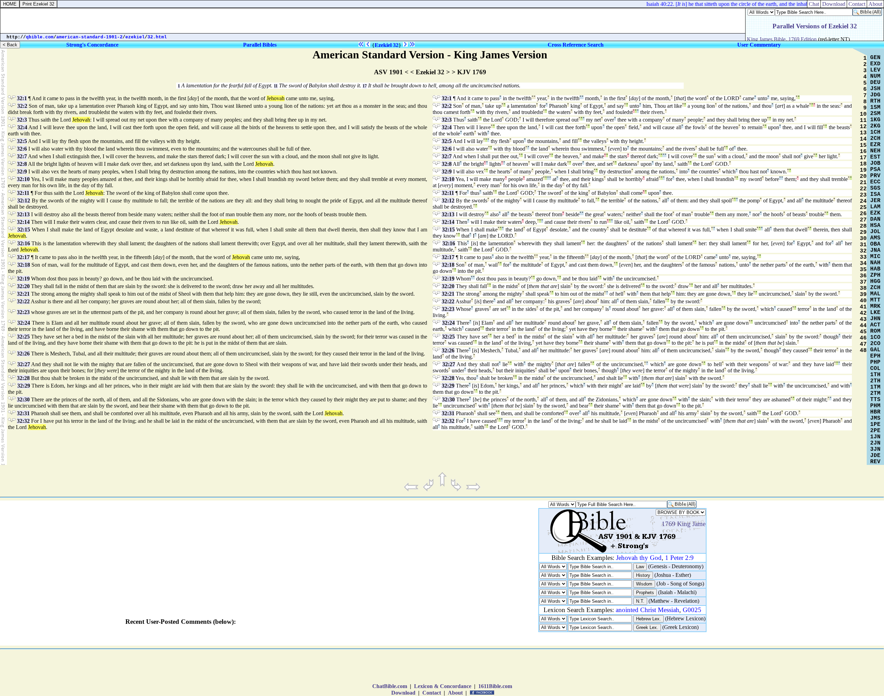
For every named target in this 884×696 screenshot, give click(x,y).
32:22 (23, 301)
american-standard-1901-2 (89, 37)
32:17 (23, 257)
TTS (875, 400)
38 (863, 288)
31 (863, 245)
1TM (875, 387)
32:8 (22, 164)
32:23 (23, 312)
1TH (875, 375)
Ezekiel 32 (386, 45)
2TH (875, 381)
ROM (875, 331)
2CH (875, 138)
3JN (875, 449)
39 (863, 295)
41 (863, 307)
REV (875, 462)
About (875, 4)
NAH (875, 263)
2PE (875, 431)
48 (863, 350)
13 (863, 133)
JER (875, 201)
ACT (875, 325)
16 (863, 152)
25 (863, 207)
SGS (875, 188)
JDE (875, 455)
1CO (875, 337)
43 (863, 319)
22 (863, 189)
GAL (875, 350)
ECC (875, 182)
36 (863, 276)
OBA (875, 244)
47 (863, 344)
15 (863, 145)
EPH (875, 356)
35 (863, 270)
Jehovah (276, 98)
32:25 (23, 337)
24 (863, 201)
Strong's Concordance (92, 45)
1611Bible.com (495, 686)
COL (875, 368)
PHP (875, 362)
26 (863, 214)
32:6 (22, 149)
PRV (875, 176)
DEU (875, 82)
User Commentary (759, 45)
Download (834, 4)
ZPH (875, 275)
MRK (875, 306)
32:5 (22, 141)
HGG (875, 281)
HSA (875, 225)
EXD (875, 64)
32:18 (23, 265)
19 (863, 170)
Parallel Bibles (260, 45)
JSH (875, 89)
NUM (875, 76)
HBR (875, 412)
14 (863, 139)
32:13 (23, 214)
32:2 (22, 106)
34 (863, 263)
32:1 (22, 98)
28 (863, 226)
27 (863, 220)
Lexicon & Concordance (443, 686)
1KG (875, 120)
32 (863, 251)
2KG (875, 126)
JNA (875, 250)
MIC (875, 257)
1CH (875, 132)
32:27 (23, 364)
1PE (875, 424)
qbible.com (40, 37)
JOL (875, 232)
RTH (875, 101)
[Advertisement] (373, 20)
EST (875, 157)
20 (863, 176)
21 (863, 183)
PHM (875, 406)
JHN (875, 319)
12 (863, 127)
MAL (875, 294)
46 (863, 338)
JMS (875, 418)
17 (365, 86)
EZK (875, 213)
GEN (875, 58)
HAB (875, 269)
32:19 (23, 279)
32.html (157, 37)
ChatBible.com (390, 686)
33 (863, 257)
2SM (875, 114)
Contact (857, 4)
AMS (875, 238)
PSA (875, 169)
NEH (875, 151)
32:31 (23, 413)
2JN (875, 443)
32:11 (23, 193)
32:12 (23, 200)
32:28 (23, 378)
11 (276, 86)
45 (863, 332)
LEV (875, 70)
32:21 (23, 294)
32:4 (22, 127)
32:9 (22, 171)
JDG (875, 95)
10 (863, 114)
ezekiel (135, 37)
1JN (875, 437)
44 (863, 326)
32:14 (23, 222)
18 (863, 164)
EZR (875, 145)
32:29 (23, 386)
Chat (813, 4)
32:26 (23, 353)
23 (863, 195)
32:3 (22, 120)
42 (863, 313)
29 (863, 232)
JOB (875, 163)
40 (863, 301)
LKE (875, 312)
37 (863, 282)
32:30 (23, 399)
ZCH (875, 288)
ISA (875, 194)
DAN (875, 219)
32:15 (23, 229)
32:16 (23, 243)
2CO (875, 344)
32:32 (23, 421)
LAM (875, 207)
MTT (875, 300)
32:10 (23, 179)
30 (863, 239)
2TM (875, 393)
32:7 (22, 156)
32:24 (23, 323)
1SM (875, 107)
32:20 (23, 286)
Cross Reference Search (576, 45)
